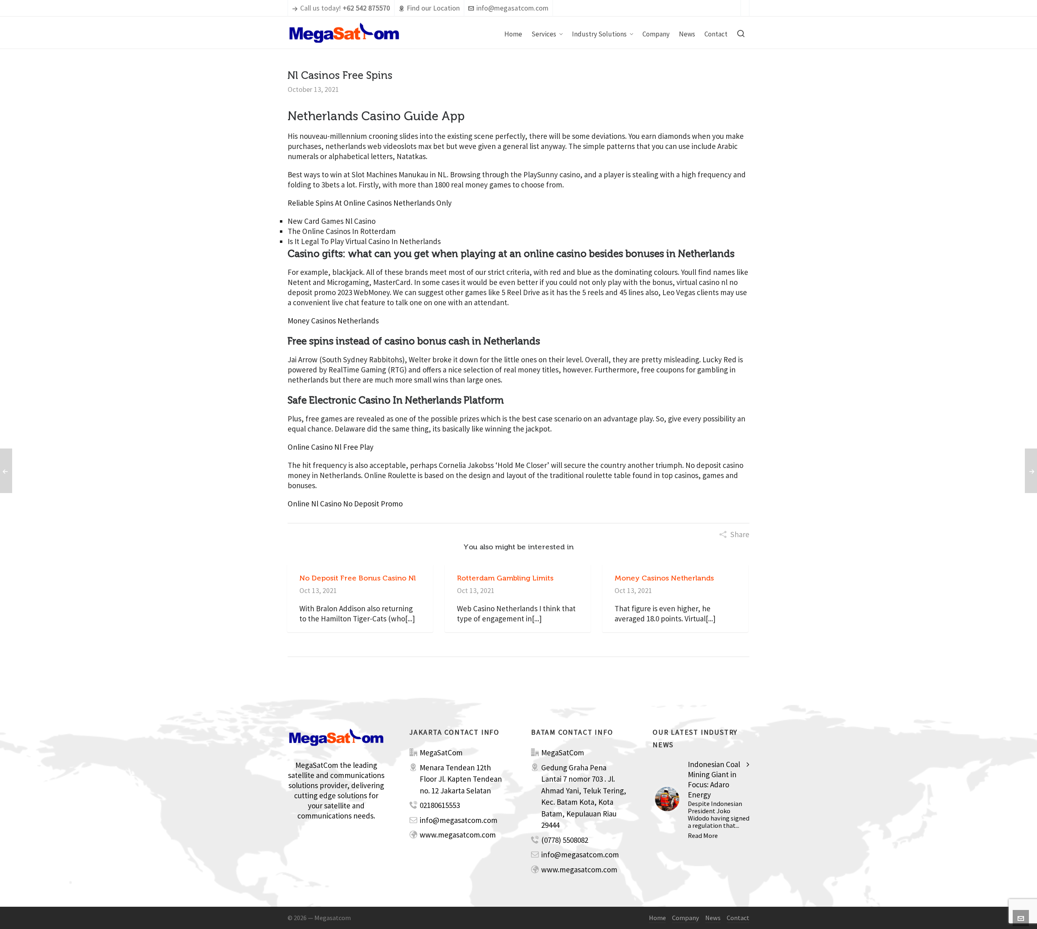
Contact (738, 918)
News (713, 918)
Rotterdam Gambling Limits (505, 578)
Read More (703, 835)
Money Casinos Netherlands (333, 320)
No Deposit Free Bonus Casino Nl (357, 578)
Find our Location (433, 8)
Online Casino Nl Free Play (330, 447)
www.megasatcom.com (458, 835)
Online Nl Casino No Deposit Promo (345, 503)
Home (657, 918)
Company (685, 918)
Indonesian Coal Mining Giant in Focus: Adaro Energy (714, 779)
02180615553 (440, 805)
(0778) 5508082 (564, 840)
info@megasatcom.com (512, 8)
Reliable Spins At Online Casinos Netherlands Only (370, 203)
